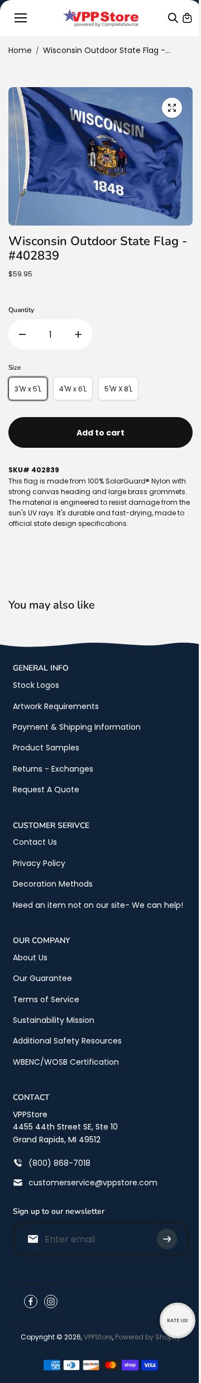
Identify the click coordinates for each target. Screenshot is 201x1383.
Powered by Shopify (148, 1337)
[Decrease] (22, 334)
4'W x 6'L (73, 389)
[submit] (167, 1239)
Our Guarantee (42, 978)
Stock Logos (36, 685)
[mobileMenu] (20, 18)
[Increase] (78, 334)
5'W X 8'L (118, 389)
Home (20, 50)
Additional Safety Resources (67, 1040)
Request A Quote (46, 789)
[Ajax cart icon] (187, 17)
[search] (173, 17)
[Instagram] (51, 1301)
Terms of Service (46, 999)
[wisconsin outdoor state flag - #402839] (172, 107)
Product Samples (46, 747)
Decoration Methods (53, 883)
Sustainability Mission (53, 1020)
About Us (30, 957)
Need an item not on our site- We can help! (98, 905)
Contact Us (35, 842)
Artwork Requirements (56, 706)
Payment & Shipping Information (77, 727)
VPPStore (98, 1337)
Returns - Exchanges (53, 768)
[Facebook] (30, 1301)
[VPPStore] (100, 18)
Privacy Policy (39, 863)
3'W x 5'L (28, 389)
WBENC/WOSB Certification (66, 1062)
